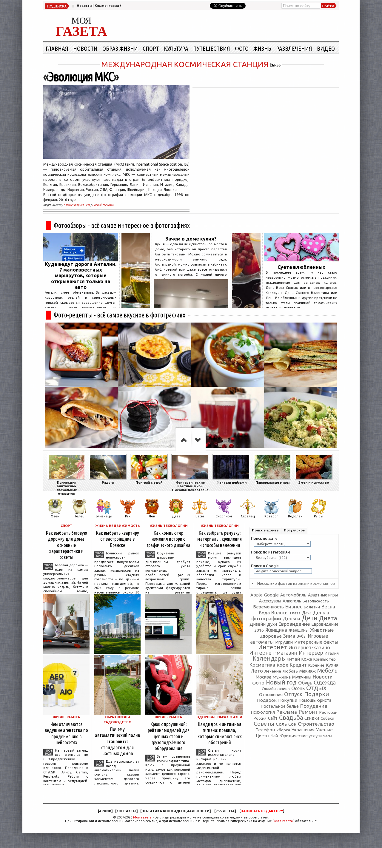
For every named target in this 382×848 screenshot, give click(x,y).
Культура (176, 48)
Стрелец (248, 516)
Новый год (281, 682)
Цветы (262, 735)
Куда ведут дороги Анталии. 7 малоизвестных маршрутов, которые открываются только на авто (80, 275)
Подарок (267, 700)
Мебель (327, 670)
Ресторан (328, 712)
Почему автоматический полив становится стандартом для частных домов (117, 741)
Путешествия (211, 48)
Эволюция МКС (80, 77)
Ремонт (308, 712)
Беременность (268, 606)
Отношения (271, 694)
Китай (293, 659)
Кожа (306, 659)
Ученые (324, 729)
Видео (326, 48)
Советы (264, 723)
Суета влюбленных (301, 267)
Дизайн (257, 624)
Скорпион (223, 516)
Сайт (273, 718)
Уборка (283, 729)
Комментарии (107, 5)
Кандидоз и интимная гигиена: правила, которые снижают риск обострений (220, 733)
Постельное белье (280, 706)
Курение (316, 665)
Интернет (272, 647)
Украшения (303, 729)
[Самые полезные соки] (246, 306)
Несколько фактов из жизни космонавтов (296, 583)
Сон (292, 724)
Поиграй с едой (148, 482)
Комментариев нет (77, 204)
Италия (332, 653)
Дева (176, 516)
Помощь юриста (315, 700)
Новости (84, 5)
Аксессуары (270, 601)
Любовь (290, 671)
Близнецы (104, 516)
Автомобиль (293, 594)
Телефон (265, 729)
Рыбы (318, 516)
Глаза (295, 612)
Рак (127, 516)
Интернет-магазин (273, 653)
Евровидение (294, 624)
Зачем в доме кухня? (191, 238)
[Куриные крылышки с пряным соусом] (81, 355)
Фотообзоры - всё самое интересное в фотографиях (122, 225)
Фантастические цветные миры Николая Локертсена (190, 486)
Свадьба (291, 717)
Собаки (327, 718)
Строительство (316, 724)
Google (271, 594)
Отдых (316, 687)
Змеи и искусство (313, 482)
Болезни (312, 607)
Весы (199, 516)
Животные (322, 630)
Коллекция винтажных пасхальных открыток (67, 488)
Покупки (287, 700)
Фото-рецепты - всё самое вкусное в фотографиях (119, 315)
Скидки (311, 718)
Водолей (295, 516)
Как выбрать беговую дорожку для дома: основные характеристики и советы (66, 545)
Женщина (276, 630)
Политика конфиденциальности (175, 811)
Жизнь (262, 48)
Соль (281, 724)
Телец (79, 516)
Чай (274, 735)
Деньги (291, 618)
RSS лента (225, 811)
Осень (298, 688)
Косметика (262, 664)
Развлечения (294, 48)
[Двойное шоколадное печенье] (154, 419)
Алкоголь (292, 601)
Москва (263, 676)
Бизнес (293, 606)
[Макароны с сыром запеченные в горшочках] (154, 355)
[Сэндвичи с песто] (300, 355)
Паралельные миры (272, 482)
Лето (257, 670)
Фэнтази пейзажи (231, 482)
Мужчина (282, 677)
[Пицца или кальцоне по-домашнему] (81, 419)
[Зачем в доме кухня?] (191, 306)
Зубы (301, 636)
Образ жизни (120, 48)
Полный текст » (103, 204)
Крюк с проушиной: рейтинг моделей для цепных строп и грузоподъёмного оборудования (169, 736)
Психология (263, 712)
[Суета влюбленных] (301, 259)
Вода (264, 612)
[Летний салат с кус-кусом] (300, 419)
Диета (328, 618)
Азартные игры (323, 595)
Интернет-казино (309, 647)
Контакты (126, 811)
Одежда (325, 682)
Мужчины (301, 676)
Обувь (305, 682)
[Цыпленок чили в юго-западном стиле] (227, 355)
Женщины (299, 630)
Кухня (332, 664)
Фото (242, 48)
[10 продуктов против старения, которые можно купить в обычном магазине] (135, 306)
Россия (260, 718)
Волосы (280, 612)
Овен (55, 516)
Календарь (268, 658)
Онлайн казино (276, 689)
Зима (289, 636)
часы (327, 736)
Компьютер (324, 659)
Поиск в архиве (265, 530)
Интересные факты (316, 642)
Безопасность (316, 601)
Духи (272, 624)
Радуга (108, 482)
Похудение (313, 706)
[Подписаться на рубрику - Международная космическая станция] (275, 64)
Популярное (294, 530)
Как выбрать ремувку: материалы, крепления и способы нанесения (219, 539)
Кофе (282, 664)
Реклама (286, 712)
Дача (307, 612)
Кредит (298, 664)
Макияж (307, 670)
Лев (152, 516)
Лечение (272, 671)
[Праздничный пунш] (227, 419)
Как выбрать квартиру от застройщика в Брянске (117, 539)
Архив (105, 811)
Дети (310, 618)
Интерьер (311, 653)
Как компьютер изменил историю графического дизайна (168, 539)
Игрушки (284, 642)
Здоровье (271, 636)
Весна (328, 606)
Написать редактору (262, 811)
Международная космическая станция (185, 64)
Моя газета (142, 817)
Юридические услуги (300, 735)
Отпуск (293, 694)
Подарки (316, 694)
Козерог (271, 516)
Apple (256, 594)
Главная (57, 48)
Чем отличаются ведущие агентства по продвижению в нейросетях (66, 733)
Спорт (151, 48)
